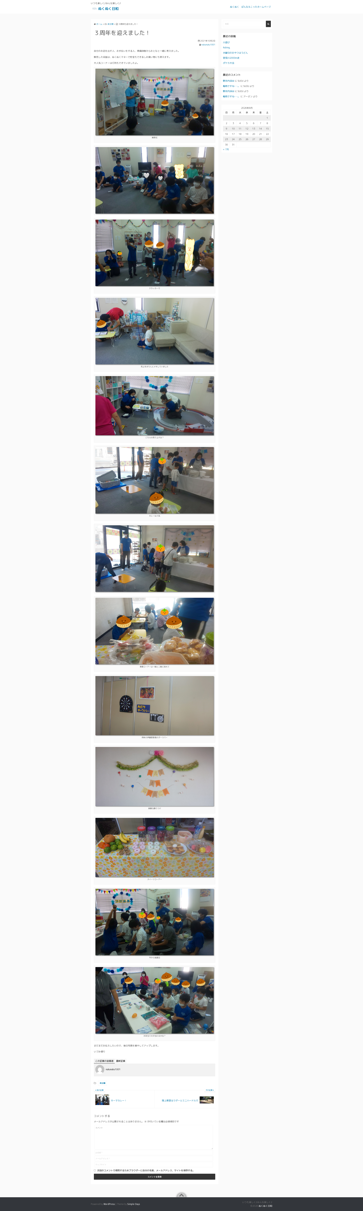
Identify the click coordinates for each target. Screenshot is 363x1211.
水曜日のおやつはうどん (235, 52)
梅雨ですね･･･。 (231, 86)
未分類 (102, 1083)
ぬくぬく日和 (108, 8)
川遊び (226, 42)
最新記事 (120, 1061)
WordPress (109, 1204)
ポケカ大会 (228, 63)
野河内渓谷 (228, 80)
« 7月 (226, 149)
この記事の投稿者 (104, 1061)
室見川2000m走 (231, 57)
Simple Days (133, 1204)
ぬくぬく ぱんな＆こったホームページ (250, 6)
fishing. (226, 47)
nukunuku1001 (208, 44)
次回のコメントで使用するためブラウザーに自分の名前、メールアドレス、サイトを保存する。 (146, 1170)
